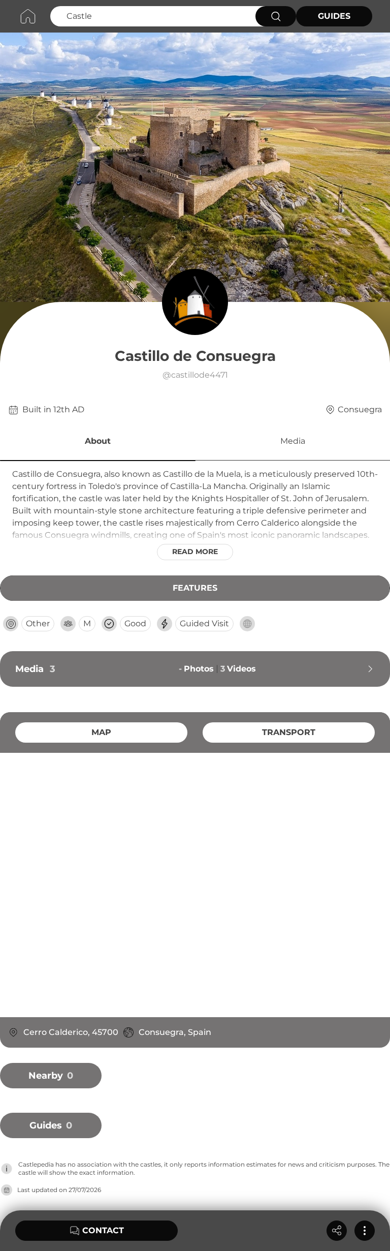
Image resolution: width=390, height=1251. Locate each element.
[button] (98, 443)
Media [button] (292, 441)
